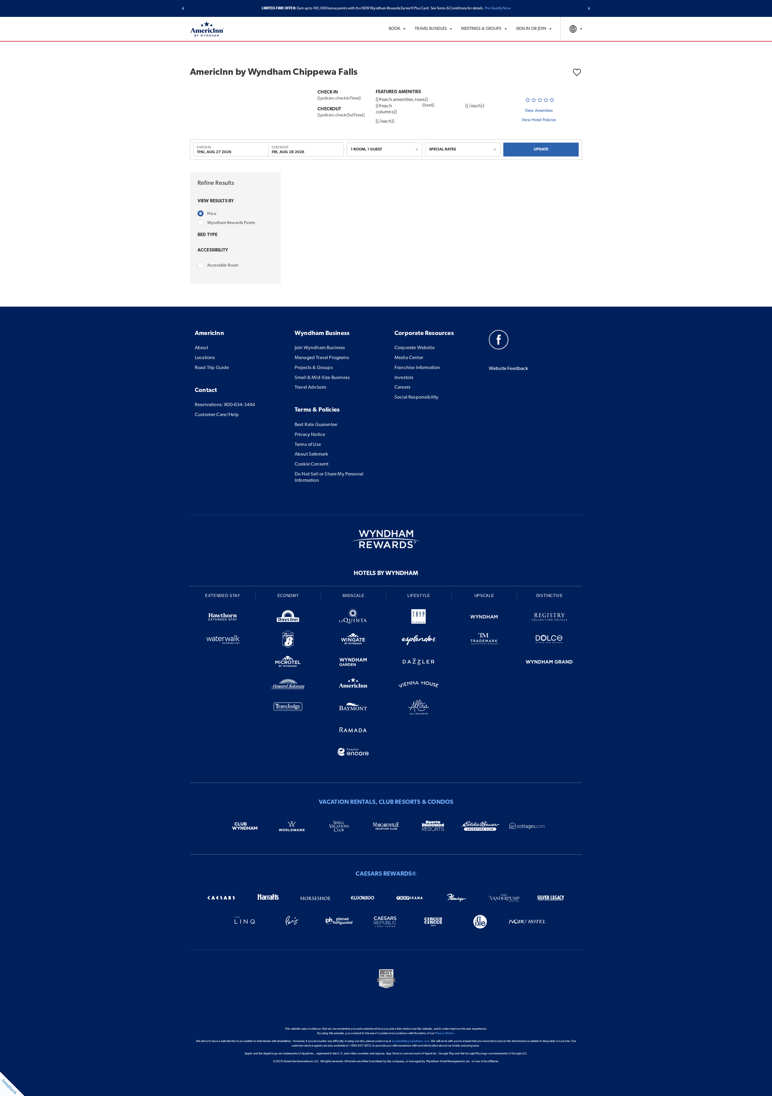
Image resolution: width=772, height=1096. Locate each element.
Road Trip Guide (212, 367)
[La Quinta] (353, 618)
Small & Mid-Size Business (322, 377)
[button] (182, 8)
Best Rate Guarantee (316, 424)
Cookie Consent (311, 464)
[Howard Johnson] (288, 685)
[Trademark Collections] (484, 640)
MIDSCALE (353, 595)
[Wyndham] (484, 618)
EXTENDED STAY (222, 595)
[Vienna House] (418, 685)
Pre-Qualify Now (498, 8)
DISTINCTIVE (549, 595)
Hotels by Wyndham (386, 573)
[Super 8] (288, 640)
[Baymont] (353, 708)
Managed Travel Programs (322, 357)
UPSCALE (484, 595)
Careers (402, 387)
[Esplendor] (418, 640)
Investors (403, 377)
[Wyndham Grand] (549, 663)
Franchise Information (417, 367)
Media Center (408, 357)
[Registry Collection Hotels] (549, 618)
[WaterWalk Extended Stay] (222, 640)
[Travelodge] (288, 708)
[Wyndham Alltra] (418, 708)
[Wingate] (353, 640)
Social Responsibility (416, 397)
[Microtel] (288, 663)
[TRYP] (418, 618)
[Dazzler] (418, 663)
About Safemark (311, 454)
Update (541, 149)
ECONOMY (288, 595)
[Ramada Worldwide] (353, 731)
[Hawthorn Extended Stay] (222, 618)
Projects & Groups (314, 367)
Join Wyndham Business (320, 348)
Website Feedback (508, 368)
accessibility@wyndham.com (410, 1041)
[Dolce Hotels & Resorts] (549, 640)
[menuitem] (397, 29)
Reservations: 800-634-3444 (225, 405)
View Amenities (539, 111)
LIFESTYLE (418, 595)
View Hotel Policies (539, 120)
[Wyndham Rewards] (386, 539)
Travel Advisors (310, 387)
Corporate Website (414, 348)
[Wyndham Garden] (353, 663)
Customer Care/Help (217, 414)
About (201, 348)
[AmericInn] (353, 685)
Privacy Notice (310, 434)
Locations (205, 357)
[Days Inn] (288, 618)
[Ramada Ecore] (353, 753)
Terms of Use (308, 444)
